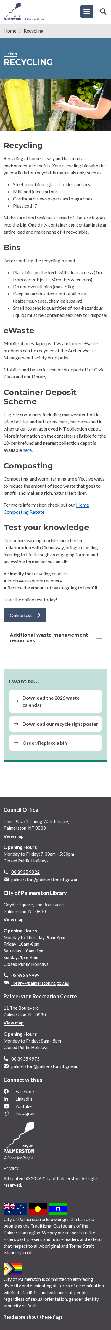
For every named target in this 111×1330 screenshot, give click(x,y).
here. (28, 450)
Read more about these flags (33, 1317)
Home (10, 30)
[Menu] (86, 11)
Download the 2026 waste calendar (51, 701)
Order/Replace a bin (44, 743)
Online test (21, 615)
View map (14, 836)
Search (103, 11)
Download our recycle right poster (60, 724)
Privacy (11, 1168)
